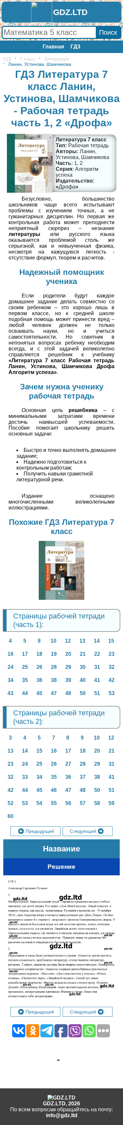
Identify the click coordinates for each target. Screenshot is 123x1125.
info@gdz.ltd (61, 1115)
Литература (56, 59)
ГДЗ (75, 46)
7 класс (27, 59)
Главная (53, 46)
